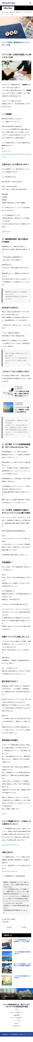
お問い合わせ (16, 1025)
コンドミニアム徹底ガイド (16, 1017)
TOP (16, 1009)
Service (16, 1023)
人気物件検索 (16, 1015)
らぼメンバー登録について (16, 1012)
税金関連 (13, 919)
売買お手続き (8, 8)
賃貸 (7, 921)
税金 (5, 921)
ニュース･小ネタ (16, 1020)
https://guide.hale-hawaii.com (10, 845)
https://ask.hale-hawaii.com (10, 871)
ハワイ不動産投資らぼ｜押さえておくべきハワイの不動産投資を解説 (16, 1005)
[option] (8, 994)
